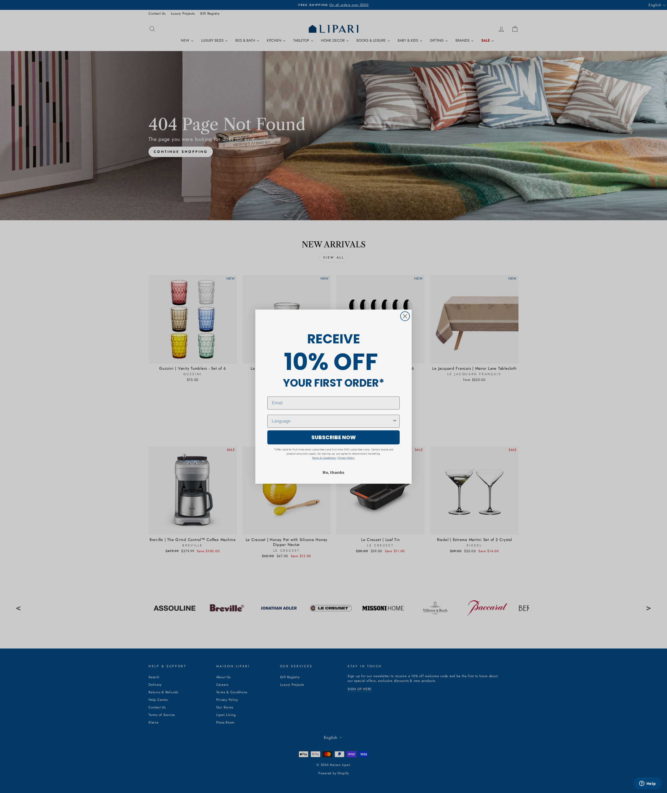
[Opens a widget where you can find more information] (647, 783)
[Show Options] (394, 421)
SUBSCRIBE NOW (333, 437)
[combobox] (332, 421)
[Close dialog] (405, 316)
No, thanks (333, 472)
